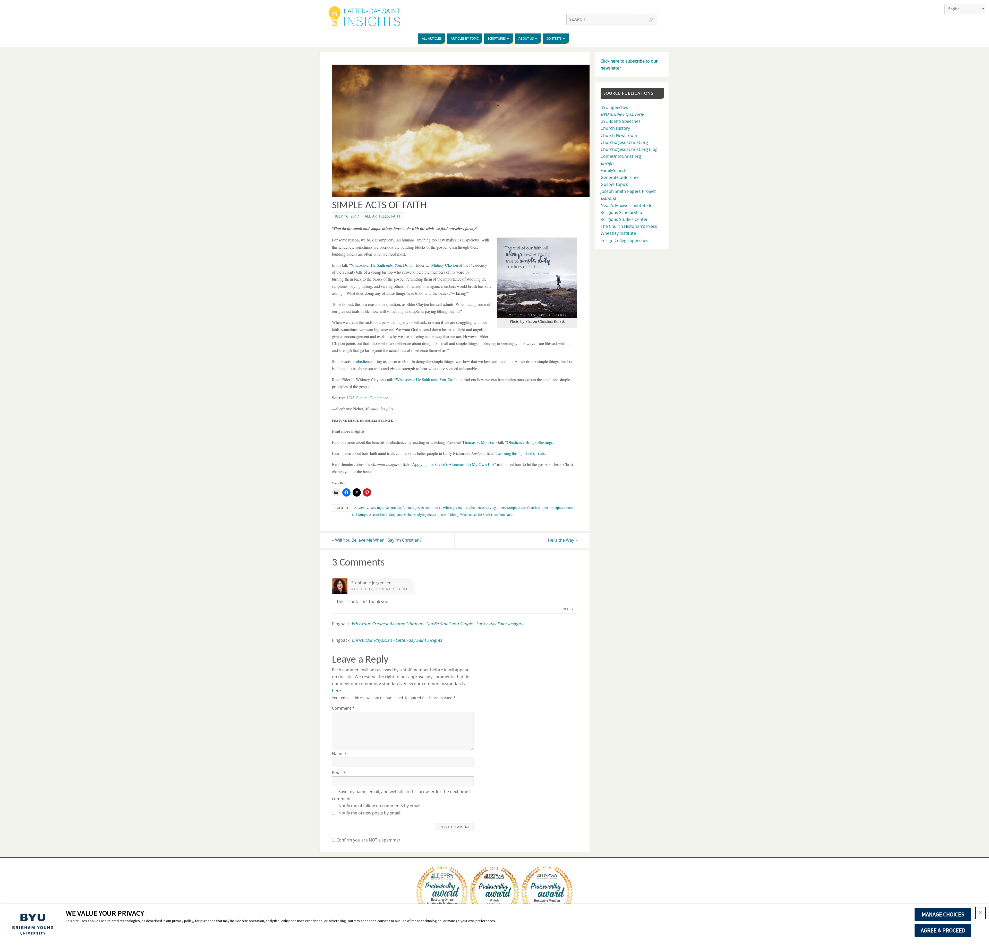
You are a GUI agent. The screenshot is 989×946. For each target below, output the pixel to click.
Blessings (376, 507)
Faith (396, 216)
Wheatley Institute (618, 233)
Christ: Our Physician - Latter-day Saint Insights (397, 640)
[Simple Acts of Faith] (464, 195)
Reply (568, 609)
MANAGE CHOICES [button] (943, 914)
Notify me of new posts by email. (369, 813)
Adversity (361, 507)
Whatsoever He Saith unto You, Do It (381, 265)
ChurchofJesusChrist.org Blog (629, 149)
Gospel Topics (614, 184)
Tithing (453, 514)
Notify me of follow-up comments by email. (379, 806)
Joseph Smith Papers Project (628, 191)
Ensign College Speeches (624, 240)
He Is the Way (562, 540)
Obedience (476, 507)
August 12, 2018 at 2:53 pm (379, 588)
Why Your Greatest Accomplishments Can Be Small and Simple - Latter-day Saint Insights (437, 624)
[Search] (650, 19)
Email (339, 773)
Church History (615, 128)
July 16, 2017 (347, 216)
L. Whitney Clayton (441, 265)
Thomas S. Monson (478, 442)
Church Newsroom (619, 135)
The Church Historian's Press (629, 226)
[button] (980, 913)
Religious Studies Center (624, 219)
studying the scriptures (430, 514)
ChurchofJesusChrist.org (624, 142)
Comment (343, 708)
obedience (364, 361)
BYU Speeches (614, 107)
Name (339, 754)
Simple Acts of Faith (522, 507)
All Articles (377, 216)
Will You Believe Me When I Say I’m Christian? (376, 540)
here (336, 690)
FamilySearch (613, 170)
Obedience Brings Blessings (530, 442)
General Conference (399, 507)
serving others (495, 507)
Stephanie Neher (401, 514)
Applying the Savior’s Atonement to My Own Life (453, 464)
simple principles (550, 507)
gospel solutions (426, 507)
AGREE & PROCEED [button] (943, 930)
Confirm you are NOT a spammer (367, 840)
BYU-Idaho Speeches (621, 121)
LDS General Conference (367, 397)
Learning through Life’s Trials (520, 453)
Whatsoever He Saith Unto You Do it (486, 514)
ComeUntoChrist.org (621, 156)
